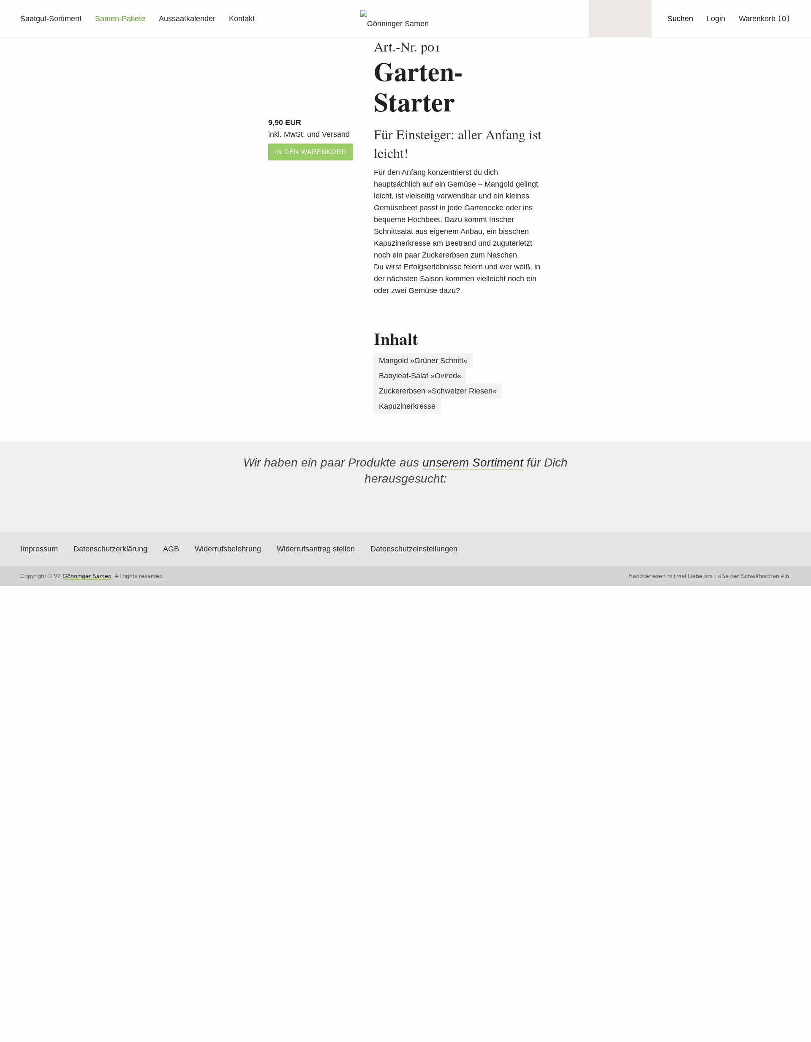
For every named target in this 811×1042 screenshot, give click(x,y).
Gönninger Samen (87, 576)
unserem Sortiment (472, 462)
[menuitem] (716, 18)
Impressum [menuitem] (39, 549)
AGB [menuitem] (171, 549)
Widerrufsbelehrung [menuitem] (228, 549)
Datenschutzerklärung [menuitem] (110, 549)
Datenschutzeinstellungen (413, 549)
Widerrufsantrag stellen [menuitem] (316, 549)
